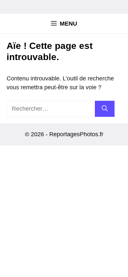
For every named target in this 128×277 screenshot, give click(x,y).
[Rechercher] (105, 109)
